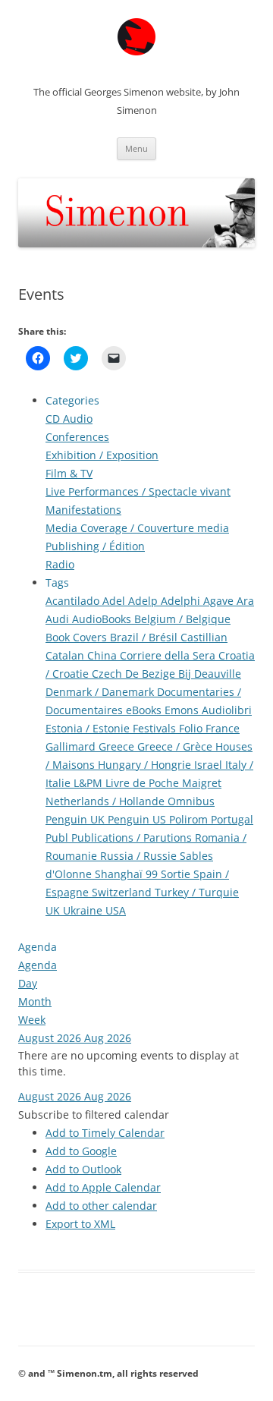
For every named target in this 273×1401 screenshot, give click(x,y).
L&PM (89, 783)
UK (54, 910)
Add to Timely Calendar (105, 1133)
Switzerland (123, 892)
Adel (115, 600)
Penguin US (138, 819)
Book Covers (78, 637)
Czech (108, 673)
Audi (59, 619)
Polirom (190, 819)
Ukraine (84, 910)
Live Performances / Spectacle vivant (138, 491)
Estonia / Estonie (89, 728)
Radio (60, 564)
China (103, 655)
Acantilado (74, 600)
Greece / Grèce (176, 746)
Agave (220, 600)
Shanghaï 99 (128, 874)
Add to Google (81, 1151)
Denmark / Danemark (101, 692)
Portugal (232, 819)
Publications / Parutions (133, 837)
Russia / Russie (140, 855)
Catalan (66, 655)
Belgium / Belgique (182, 619)
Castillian (204, 637)
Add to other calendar (101, 1205)
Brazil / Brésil (145, 637)
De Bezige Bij (159, 673)
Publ (58, 837)
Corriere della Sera (169, 655)
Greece (118, 746)
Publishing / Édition (95, 546)
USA (115, 910)
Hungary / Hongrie (146, 764)
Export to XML (80, 1224)
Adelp (144, 600)
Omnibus (191, 801)
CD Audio (69, 418)
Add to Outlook (83, 1169)
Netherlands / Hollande (107, 801)
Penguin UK (77, 819)
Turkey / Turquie (197, 892)
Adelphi (182, 600)
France (223, 728)
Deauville (217, 673)
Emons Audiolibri (208, 710)
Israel (209, 764)
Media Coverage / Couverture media (137, 528)
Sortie (177, 874)
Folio (192, 728)
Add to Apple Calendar (103, 1187)
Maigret (201, 783)
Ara (245, 600)
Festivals (156, 728)
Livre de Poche (143, 783)
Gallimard (72, 746)
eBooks (145, 710)
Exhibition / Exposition (102, 455)
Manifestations (83, 509)
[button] (93, 1114)
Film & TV (69, 473)
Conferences (77, 437)
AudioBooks (103, 619)
